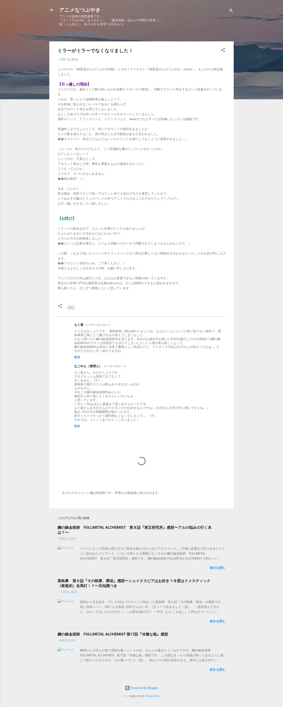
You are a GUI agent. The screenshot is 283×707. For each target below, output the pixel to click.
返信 (77, 357)
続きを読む (217, 568)
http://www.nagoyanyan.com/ (79, 32)
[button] (222, 51)
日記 (71, 307)
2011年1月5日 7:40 (115, 366)
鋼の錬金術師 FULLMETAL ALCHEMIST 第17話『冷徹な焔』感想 (113, 634)
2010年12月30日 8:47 (97, 324)
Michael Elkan (152, 696)
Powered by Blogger (144, 688)
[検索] (231, 11)
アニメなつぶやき (80, 10)
